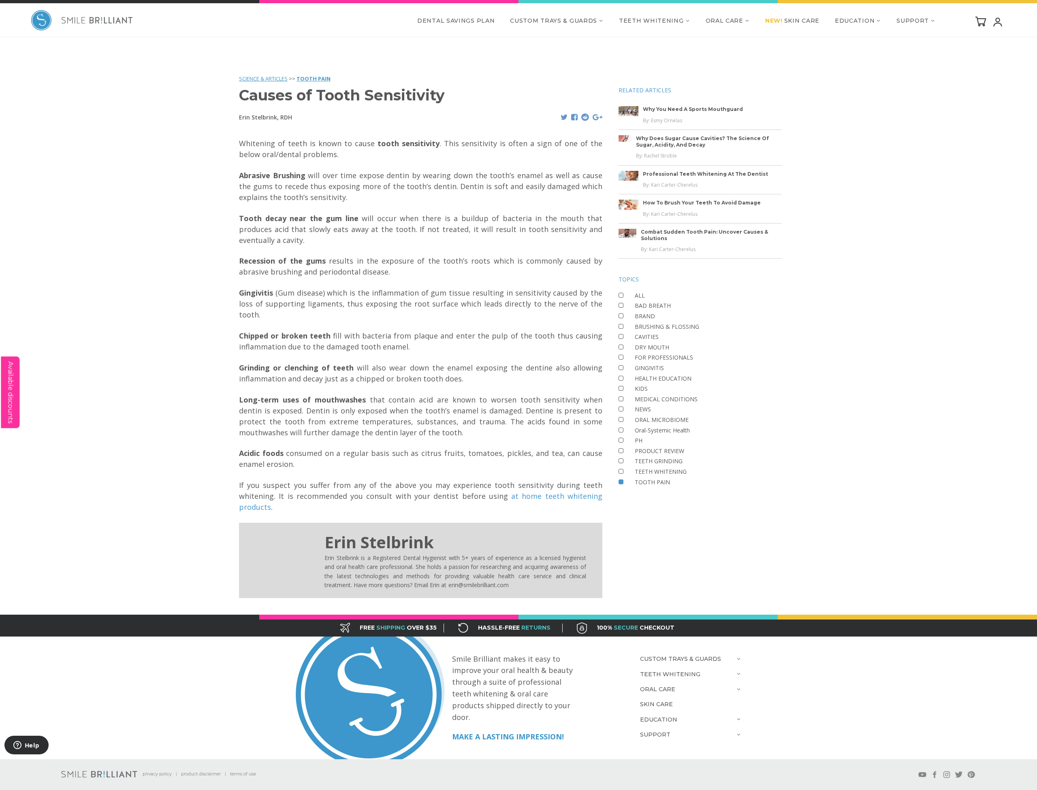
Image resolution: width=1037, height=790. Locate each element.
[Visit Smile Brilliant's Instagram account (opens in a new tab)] (946, 775)
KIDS (641, 388)
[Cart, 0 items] (981, 21)
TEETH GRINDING (659, 461)
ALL (640, 295)
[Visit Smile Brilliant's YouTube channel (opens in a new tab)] (922, 775)
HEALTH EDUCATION (663, 378)
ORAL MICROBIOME (662, 420)
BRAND (645, 316)
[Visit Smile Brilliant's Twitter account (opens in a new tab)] (959, 775)
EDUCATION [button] (855, 20)
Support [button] (912, 20)
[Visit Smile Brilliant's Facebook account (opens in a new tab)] (934, 775)
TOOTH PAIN (314, 78)
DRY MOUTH (652, 347)
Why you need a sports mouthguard (693, 109)
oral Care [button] (724, 20)
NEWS (643, 409)
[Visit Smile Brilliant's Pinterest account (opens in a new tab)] (971, 775)
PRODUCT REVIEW (659, 451)
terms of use (243, 774)
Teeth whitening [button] (651, 20)
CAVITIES (647, 337)
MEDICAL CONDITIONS (666, 399)
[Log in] (998, 22)
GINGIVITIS (649, 368)
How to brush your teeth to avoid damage (702, 203)
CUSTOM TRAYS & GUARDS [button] (553, 20)
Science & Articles (263, 78)
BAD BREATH (653, 305)
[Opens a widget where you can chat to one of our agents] (26, 746)
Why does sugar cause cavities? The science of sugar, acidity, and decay (702, 141)
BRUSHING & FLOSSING (667, 326)
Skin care (792, 20)
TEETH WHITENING (661, 471)
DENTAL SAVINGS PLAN (456, 20)
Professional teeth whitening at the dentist (705, 174)
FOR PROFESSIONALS (664, 357)
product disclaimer (201, 774)
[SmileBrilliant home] (81, 20)
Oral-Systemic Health (662, 430)
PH (638, 440)
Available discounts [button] (10, 392)
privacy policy (157, 774)
